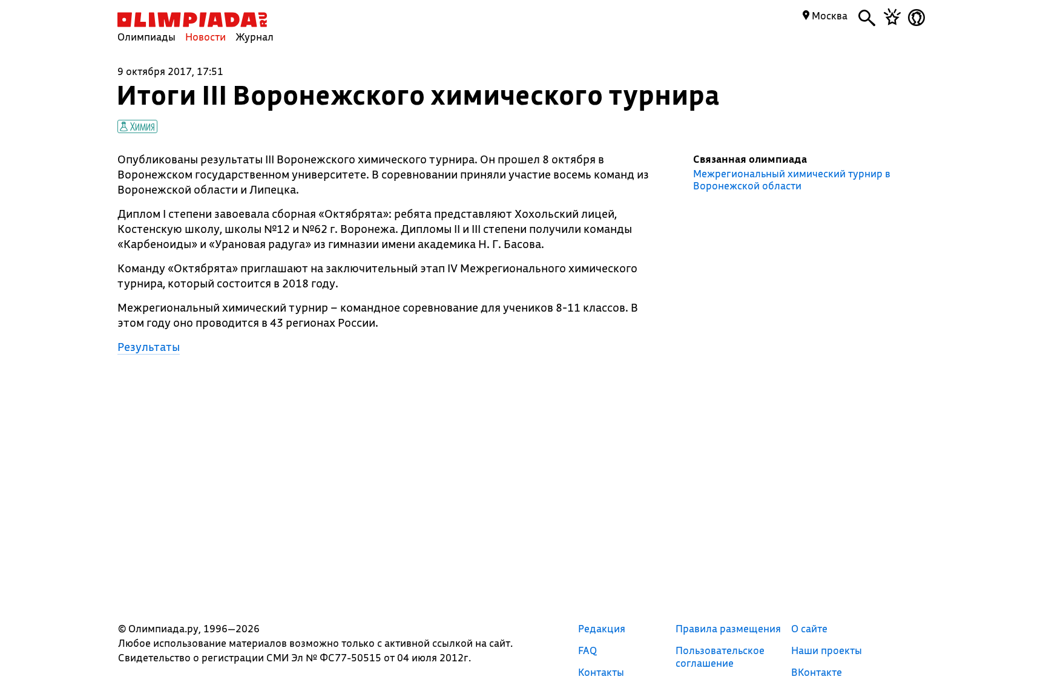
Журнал (254, 36)
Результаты (148, 346)
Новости (205, 36)
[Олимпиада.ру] (192, 19)
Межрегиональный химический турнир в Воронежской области (791, 180)
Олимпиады (146, 36)
